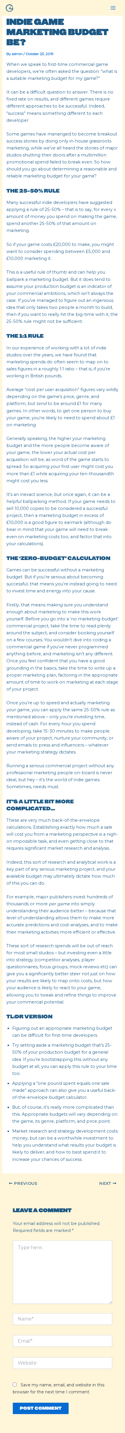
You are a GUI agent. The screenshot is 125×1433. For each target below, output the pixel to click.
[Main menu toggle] (113, 8)
